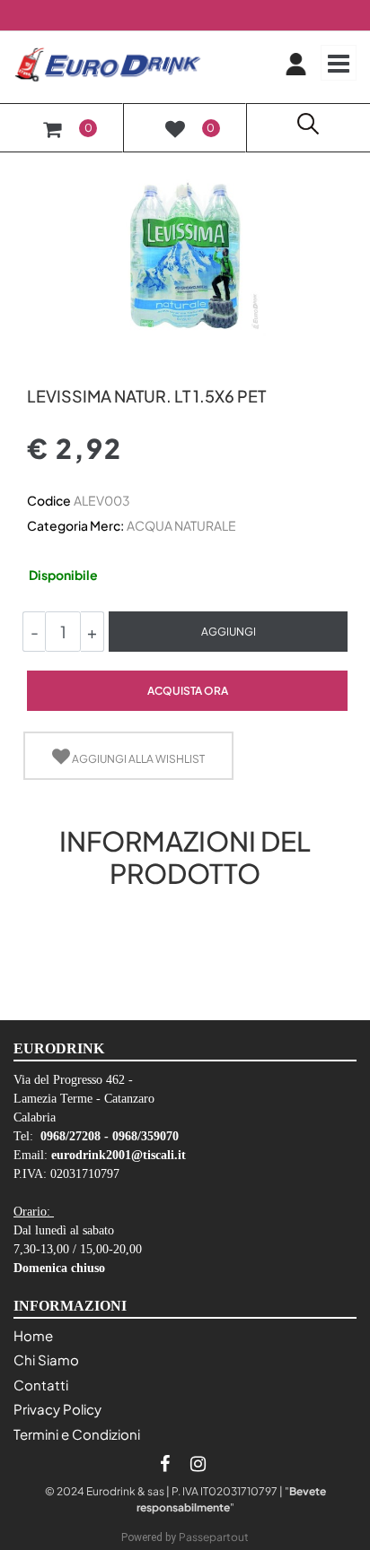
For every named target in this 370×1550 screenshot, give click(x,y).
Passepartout (214, 1537)
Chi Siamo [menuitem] (46, 1359)
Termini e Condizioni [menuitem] (76, 1433)
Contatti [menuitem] (40, 1384)
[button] (185, 254)
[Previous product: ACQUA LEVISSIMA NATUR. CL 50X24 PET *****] (37, 365)
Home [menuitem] (33, 1335)
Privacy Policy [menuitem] (57, 1408)
